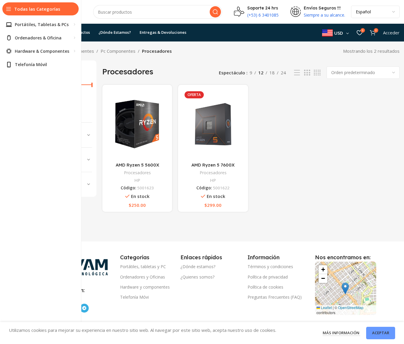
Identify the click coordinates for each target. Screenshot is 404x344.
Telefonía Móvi (134, 297)
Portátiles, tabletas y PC (143, 266)
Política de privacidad (268, 277)
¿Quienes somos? (197, 277)
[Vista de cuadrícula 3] (307, 73)
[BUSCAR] (215, 11)
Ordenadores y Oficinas (142, 277)
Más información (341, 332)
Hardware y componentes (145, 287)
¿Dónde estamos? (197, 266)
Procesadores (137, 172)
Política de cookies (265, 287)
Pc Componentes (118, 51)
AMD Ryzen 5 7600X (213, 165)
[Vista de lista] (297, 73)
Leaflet (326, 307)
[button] (345, 288)
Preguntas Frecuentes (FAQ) (275, 297)
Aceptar (380, 332)
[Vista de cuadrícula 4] (317, 73)
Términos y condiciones (270, 266)
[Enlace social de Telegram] (84, 308)
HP (137, 180)
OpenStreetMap (350, 307)
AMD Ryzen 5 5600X (137, 165)
